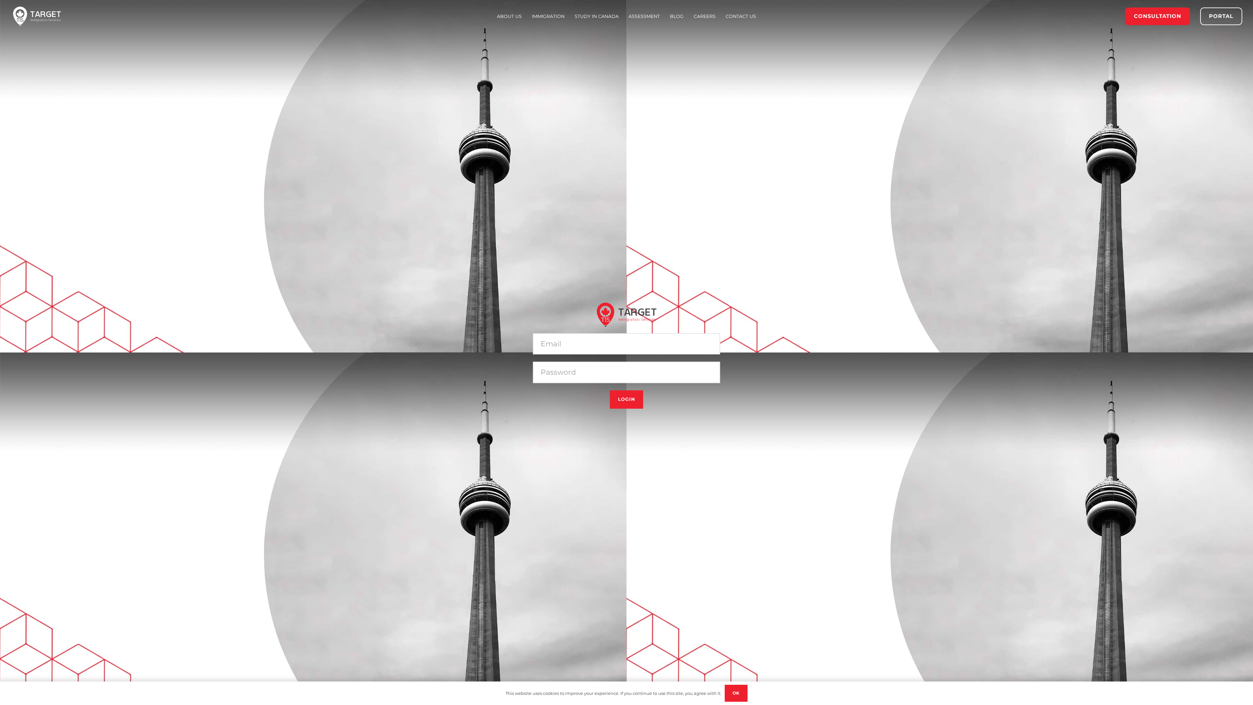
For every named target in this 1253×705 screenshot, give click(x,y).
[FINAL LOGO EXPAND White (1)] (37, 16)
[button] (567, 16)
